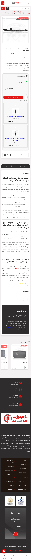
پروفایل (4, 558)
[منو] (21, 555)
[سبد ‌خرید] (13, 555)
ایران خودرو (15, 12)
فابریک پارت (15, 268)
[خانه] (27, 555)
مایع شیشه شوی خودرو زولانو (14, 116)
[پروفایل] (4, 555)
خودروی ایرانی (22, 12)
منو (20, 558)
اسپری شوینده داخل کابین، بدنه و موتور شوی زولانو (15, 139)
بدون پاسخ (4, 54)
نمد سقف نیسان (23, 363)
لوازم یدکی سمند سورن (21, 68)
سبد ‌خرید (13, 558)
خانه (27, 558)
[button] (5, 19)
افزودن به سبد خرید (13, 97)
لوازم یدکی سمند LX (17, 66)
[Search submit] (11, 9)
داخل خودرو (26, 66)
